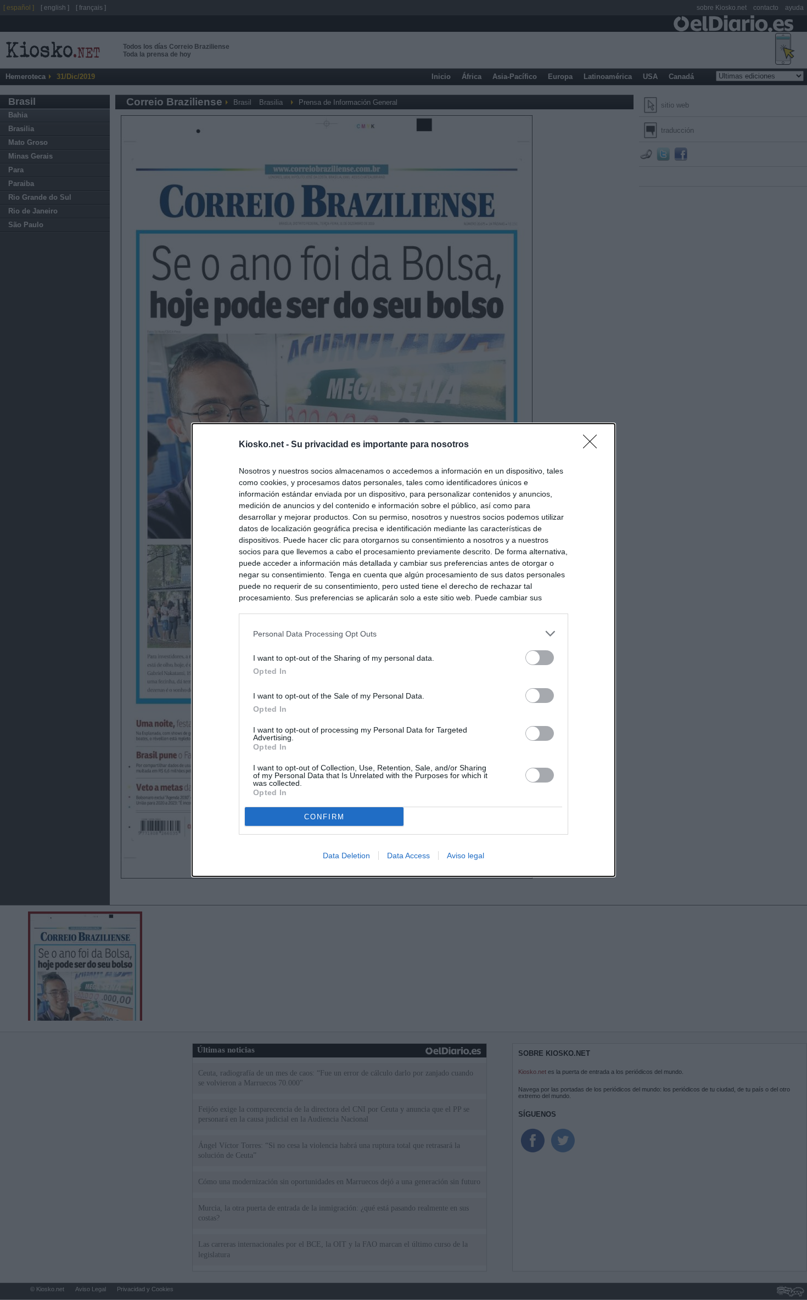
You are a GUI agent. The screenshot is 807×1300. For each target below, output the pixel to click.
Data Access (408, 855)
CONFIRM (324, 817)
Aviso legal (465, 855)
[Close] (593, 445)
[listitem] (403, 633)
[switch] (539, 657)
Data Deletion (346, 855)
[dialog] (403, 650)
